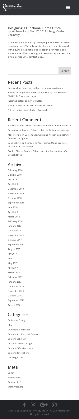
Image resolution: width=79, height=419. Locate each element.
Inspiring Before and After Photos (25, 100)
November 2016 (16, 291)
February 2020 (15, 170)
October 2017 (14, 239)
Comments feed (16, 382)
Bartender (13, 130)
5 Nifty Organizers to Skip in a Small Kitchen (30, 105)
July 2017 (12, 253)
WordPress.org (15, 386)
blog (52, 31)
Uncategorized (15, 357)
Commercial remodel (19, 329)
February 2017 (15, 276)
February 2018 (15, 221)
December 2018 (16, 188)
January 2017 (14, 281)
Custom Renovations (18, 352)
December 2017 (16, 230)
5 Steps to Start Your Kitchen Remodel (27, 110)
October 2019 (14, 174)
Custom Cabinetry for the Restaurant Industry (47, 125)
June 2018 (12, 207)
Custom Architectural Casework (24, 334)
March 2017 (14, 272)
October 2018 (14, 198)
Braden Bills (14, 151)
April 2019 (13, 184)
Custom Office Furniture (20, 348)
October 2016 (14, 295)
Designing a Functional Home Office (34, 28)
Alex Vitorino (14, 134)
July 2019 (12, 179)
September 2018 (16, 202)
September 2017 (16, 244)
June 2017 (12, 258)
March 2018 (14, 216)
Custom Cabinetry (17, 338)
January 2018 (14, 225)
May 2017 (12, 263)
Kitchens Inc (19, 31)
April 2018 (13, 212)
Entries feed (14, 377)
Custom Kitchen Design (20, 343)
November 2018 (16, 193)
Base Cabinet (14, 142)
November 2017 (16, 235)
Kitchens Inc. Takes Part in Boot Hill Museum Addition (35, 87)
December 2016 (16, 286)
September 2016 (16, 300)
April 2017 (13, 267)
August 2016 (14, 305)
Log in (11, 372)
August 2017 (14, 249)
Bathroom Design (17, 320)
